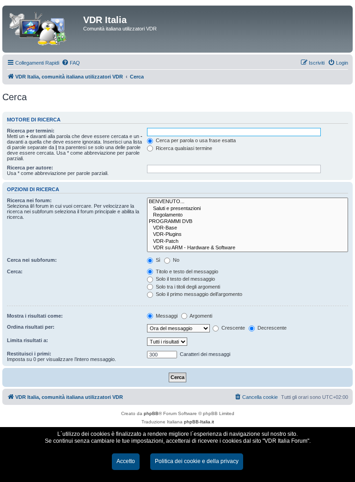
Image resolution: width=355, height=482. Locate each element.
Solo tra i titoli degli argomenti (187, 286)
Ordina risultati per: (31, 327)
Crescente (232, 328)
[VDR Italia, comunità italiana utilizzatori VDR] (44, 29)
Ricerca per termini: (31, 130)
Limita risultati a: (27, 340)
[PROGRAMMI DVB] (247, 221)
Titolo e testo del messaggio (186, 271)
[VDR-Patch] (247, 241)
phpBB (151, 413)
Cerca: (15, 271)
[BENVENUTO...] (247, 202)
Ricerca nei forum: (29, 200)
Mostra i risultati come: (35, 316)
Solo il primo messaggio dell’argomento (198, 294)
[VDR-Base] (247, 228)
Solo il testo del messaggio (184, 279)
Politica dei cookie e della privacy (197, 461)
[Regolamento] (247, 215)
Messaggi (166, 316)
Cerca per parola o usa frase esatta (195, 140)
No (175, 260)
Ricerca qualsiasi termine (183, 148)
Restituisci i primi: (29, 353)
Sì (157, 260)
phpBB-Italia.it (199, 421)
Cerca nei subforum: (32, 260)
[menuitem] (70, 62)
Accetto (125, 461)
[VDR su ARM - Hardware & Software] (247, 248)
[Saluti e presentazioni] (247, 208)
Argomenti (200, 316)
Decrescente (271, 328)
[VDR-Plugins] (247, 234)
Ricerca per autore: (30, 167)
